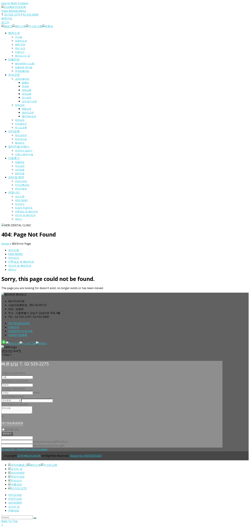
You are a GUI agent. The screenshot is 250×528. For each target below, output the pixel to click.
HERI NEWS (15, 254)
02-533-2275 (12, 14)
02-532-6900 (30, 14)
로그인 (5, 22)
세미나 (12, 269)
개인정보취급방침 (19, 323)
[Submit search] (35, 518)
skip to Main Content (14, 3)
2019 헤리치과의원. (29, 456)
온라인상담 (15, 499)
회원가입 (6, 18)
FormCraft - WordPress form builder (24, 449)
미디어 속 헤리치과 (19, 265)
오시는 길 (14, 506)
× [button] (2, 525)
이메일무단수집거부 (20, 331)
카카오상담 (15, 495)
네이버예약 (15, 503)
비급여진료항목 (17, 335)
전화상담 (13, 510)
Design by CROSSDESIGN (86, 456)
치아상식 (13, 258)
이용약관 (13, 327)
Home (5, 244)
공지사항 (13, 250)
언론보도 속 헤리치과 (21, 262)
